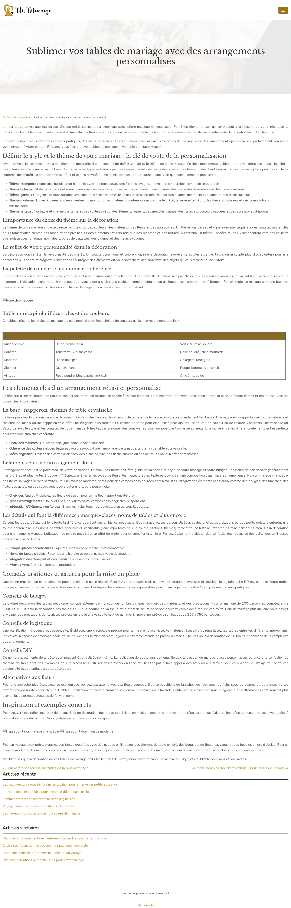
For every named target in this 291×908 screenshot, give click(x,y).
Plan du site (145, 905)
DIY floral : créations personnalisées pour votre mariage (43, 860)
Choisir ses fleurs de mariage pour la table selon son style (45, 845)
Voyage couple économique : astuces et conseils (38, 806)
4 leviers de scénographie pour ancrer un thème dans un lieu (47, 791)
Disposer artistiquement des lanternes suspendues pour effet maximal (55, 838)
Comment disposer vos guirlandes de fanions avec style (47, 768)
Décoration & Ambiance (19, 117)
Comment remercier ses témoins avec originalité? (39, 799)
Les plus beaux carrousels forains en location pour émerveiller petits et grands (60, 784)
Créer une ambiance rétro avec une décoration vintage (42, 853)
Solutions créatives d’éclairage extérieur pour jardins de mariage (238, 768)
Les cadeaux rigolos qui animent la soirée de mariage (41, 813)
